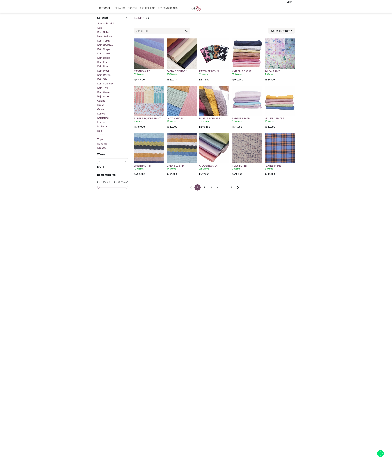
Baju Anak (103, 96)
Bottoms (102, 143)
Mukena (102, 126)
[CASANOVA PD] (149, 53)
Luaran (101, 122)
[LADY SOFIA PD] (182, 101)
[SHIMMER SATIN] (247, 101)
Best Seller (103, 32)
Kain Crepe (103, 49)
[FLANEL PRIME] (280, 148)
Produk (137, 17)
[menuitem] (105, 8)
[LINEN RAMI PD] (149, 148)
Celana (101, 100)
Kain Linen (103, 66)
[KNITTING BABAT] (247, 53)
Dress (100, 105)
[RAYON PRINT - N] (214, 53)
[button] (281, 31)
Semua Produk (106, 23)
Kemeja (101, 113)
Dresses (102, 147)
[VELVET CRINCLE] (280, 101)
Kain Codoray (105, 44)
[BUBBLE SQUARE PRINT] (149, 101)
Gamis (100, 109)
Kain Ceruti (103, 40)
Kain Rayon (104, 74)
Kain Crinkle (104, 53)
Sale (99, 27)
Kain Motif (103, 70)
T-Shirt (101, 135)
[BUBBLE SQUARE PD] (214, 101)
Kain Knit (102, 62)
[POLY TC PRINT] (247, 148)
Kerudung (103, 117)
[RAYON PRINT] (280, 53)
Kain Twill (102, 87)
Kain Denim (103, 57)
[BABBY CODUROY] (182, 53)
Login (289, 1)
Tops (100, 139)
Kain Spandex (105, 83)
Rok (99, 130)
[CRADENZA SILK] (214, 148)
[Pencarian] (186, 31)
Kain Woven (104, 92)
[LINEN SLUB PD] (182, 148)
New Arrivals (104, 36)
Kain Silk (102, 79)
